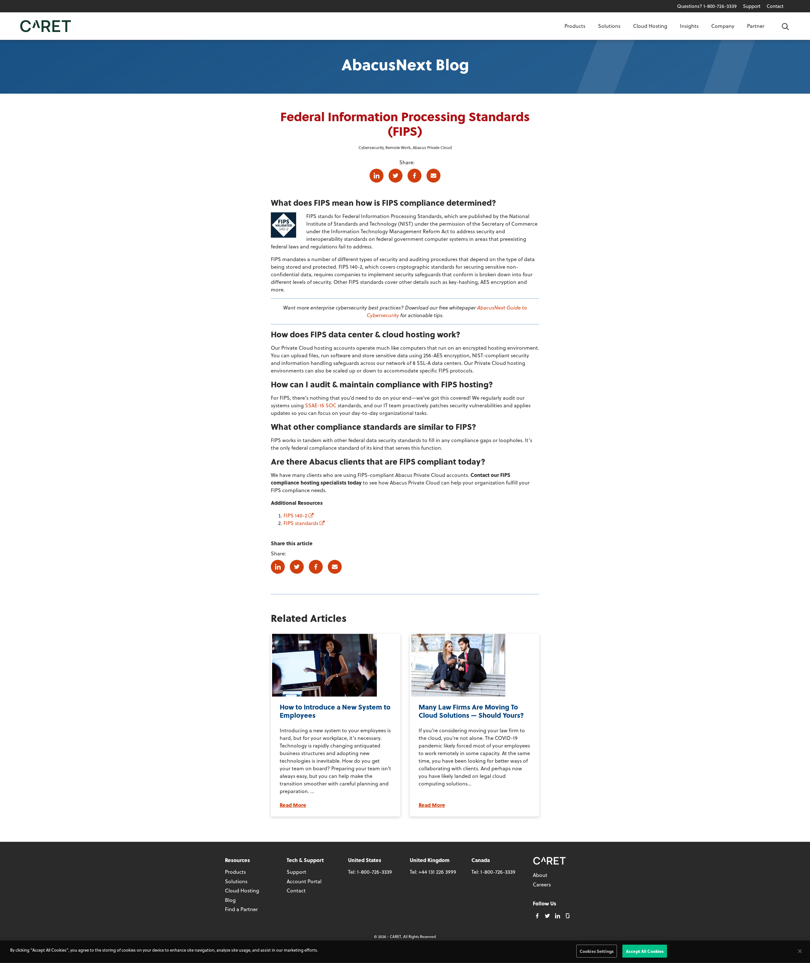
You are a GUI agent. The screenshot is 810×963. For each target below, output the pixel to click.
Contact (775, 6)
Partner (755, 25)
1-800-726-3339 (374, 871)
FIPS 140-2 (296, 515)
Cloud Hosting (650, 25)
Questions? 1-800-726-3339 (707, 6)
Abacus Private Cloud (432, 147)
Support (751, 6)
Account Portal (304, 881)
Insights (689, 25)
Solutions (609, 25)
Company (722, 25)
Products (574, 25)
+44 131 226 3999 (437, 871)
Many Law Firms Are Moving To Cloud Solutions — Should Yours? (471, 711)
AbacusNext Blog (405, 64)
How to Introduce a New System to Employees (335, 711)
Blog (230, 900)
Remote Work (398, 147)
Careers (542, 884)
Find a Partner (241, 909)
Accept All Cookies (645, 951)
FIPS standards (302, 523)
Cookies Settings (597, 951)
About (540, 875)
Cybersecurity (370, 147)
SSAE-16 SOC (320, 405)
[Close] (800, 951)
